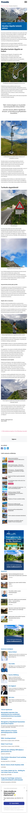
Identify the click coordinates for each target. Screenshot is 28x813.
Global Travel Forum (7, 744)
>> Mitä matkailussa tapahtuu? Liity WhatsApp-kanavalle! (14, 431)
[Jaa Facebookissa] (2, 448)
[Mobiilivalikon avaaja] (25, 2)
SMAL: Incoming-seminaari (8, 738)
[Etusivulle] (8, 2)
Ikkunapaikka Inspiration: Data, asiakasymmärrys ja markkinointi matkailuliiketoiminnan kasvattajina (11, 714)
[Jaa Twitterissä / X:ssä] (5, 448)
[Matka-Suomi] (14, 560)
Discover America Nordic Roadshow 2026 (12, 765)
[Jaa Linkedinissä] (8, 448)
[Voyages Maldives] (14, 539)
